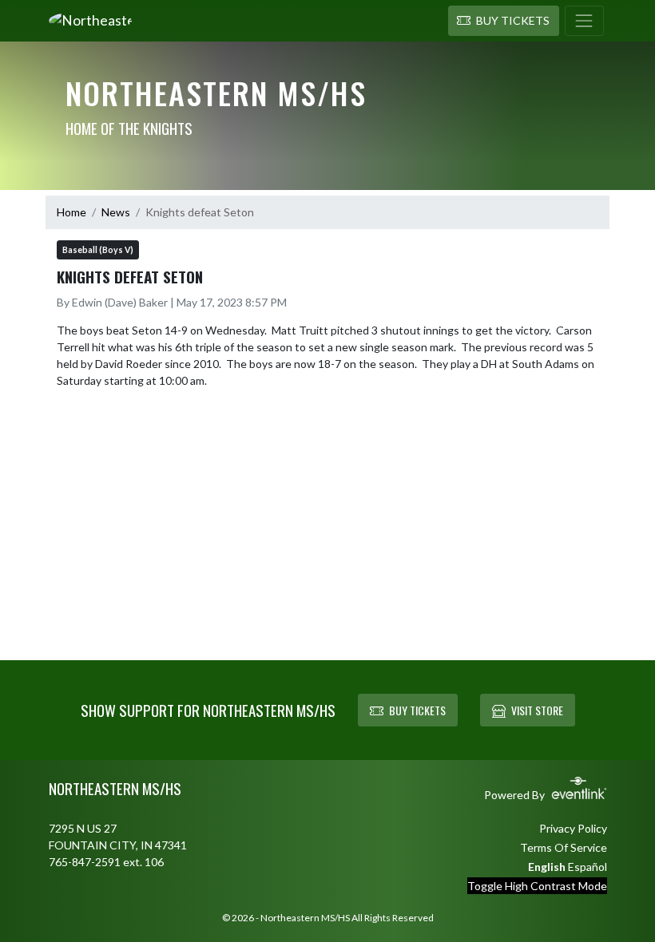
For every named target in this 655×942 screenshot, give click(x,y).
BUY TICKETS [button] (417, 710)
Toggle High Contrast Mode (537, 886)
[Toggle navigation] (584, 21)
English (547, 866)
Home (71, 212)
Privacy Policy (573, 828)
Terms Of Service (563, 847)
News (115, 212)
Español (587, 866)
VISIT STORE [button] (537, 710)
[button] (503, 21)
